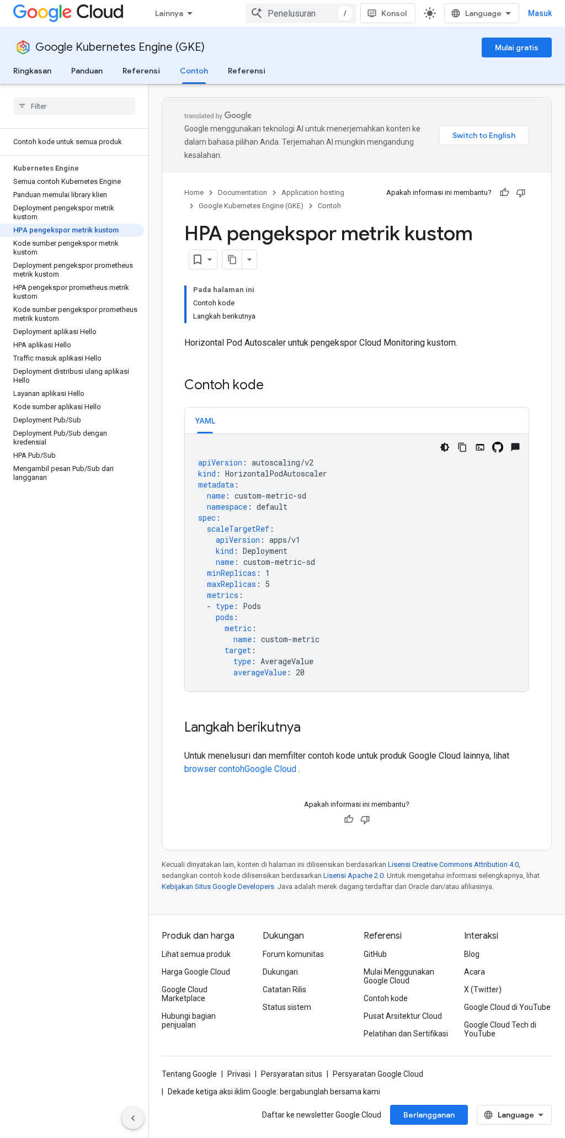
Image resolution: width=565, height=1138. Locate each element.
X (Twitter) (483, 989)
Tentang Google (189, 1074)
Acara (474, 971)
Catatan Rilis (284, 989)
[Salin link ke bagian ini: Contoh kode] (275, 386)
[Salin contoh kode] (462, 447)
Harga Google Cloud (196, 971)
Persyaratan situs (291, 1074)
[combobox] (301, 13)
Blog (471, 954)
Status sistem (287, 1007)
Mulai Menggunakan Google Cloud (399, 976)
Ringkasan (32, 71)
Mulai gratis (517, 47)
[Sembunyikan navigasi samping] (133, 1118)
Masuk (540, 13)
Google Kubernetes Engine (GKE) (120, 47)
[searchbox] (74, 106)
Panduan (87, 71)
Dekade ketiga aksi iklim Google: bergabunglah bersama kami (274, 1091)
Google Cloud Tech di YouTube (500, 1029)
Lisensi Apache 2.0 (353, 875)
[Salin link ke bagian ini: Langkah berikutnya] (312, 728)
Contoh (194, 71)
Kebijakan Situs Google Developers (218, 886)
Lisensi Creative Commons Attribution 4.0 (453, 864)
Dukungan (280, 971)
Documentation (242, 192)
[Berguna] (504, 192)
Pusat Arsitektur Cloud (403, 1016)
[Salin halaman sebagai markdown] (232, 259)
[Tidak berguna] (521, 192)
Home (194, 192)
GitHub (375, 954)
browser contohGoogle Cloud (241, 769)
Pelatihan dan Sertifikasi (406, 1033)
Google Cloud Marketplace (184, 994)
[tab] (205, 420)
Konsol (394, 13)
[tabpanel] (357, 562)
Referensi (141, 71)
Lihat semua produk (196, 954)
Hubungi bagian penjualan (189, 1020)
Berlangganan (429, 1115)
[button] (205, 420)
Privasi (238, 1074)
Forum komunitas (293, 954)
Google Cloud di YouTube (507, 1007)
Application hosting (312, 192)
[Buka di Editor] (480, 447)
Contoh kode (386, 998)
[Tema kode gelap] (445, 447)
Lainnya (169, 13)
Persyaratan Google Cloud (378, 1074)
